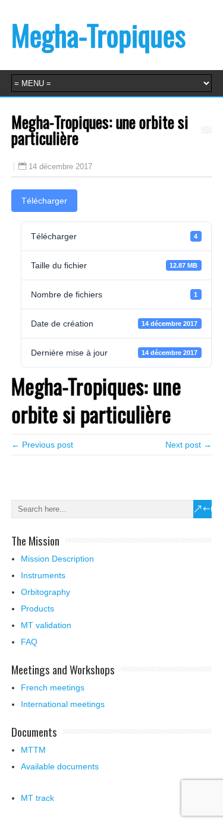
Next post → (188, 444)
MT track (37, 798)
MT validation (46, 625)
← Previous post (42, 444)
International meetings (63, 704)
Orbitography (45, 592)
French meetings (52, 687)
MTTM (33, 750)
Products (37, 608)
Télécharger (44, 200)
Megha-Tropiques (98, 35)
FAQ (29, 641)
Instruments (43, 575)
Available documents (60, 766)
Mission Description (57, 558)
